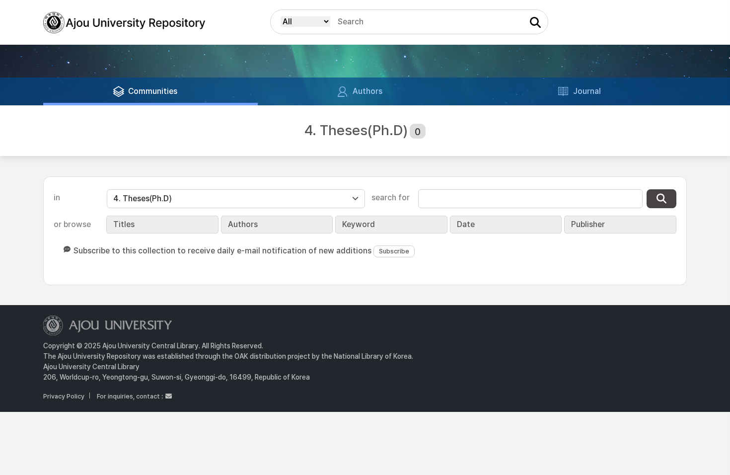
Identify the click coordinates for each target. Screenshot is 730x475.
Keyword (358, 224)
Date (466, 224)
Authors (243, 224)
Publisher (588, 224)
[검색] (661, 198)
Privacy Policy (63, 396)
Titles (124, 224)
